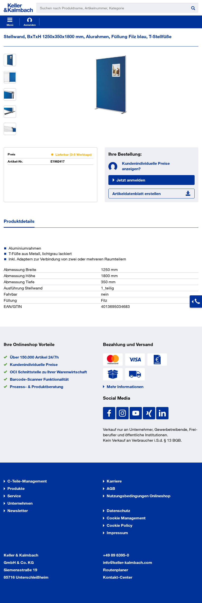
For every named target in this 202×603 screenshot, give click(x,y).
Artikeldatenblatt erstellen (136, 193)
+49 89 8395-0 (116, 555)
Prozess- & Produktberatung (36, 386)
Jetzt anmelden (131, 180)
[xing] (149, 412)
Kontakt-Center (117, 577)
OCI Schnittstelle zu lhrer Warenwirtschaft (48, 371)
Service (14, 495)
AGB (111, 488)
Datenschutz (118, 510)
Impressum (117, 532)
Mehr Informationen (125, 386)
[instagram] (123, 412)
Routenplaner (115, 569)
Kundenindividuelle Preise (34, 364)
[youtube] (136, 412)
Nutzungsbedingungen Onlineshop (138, 495)
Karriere (114, 481)
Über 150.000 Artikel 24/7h (34, 357)
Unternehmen (20, 503)
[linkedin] (162, 412)
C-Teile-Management (27, 481)
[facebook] (109, 412)
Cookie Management (126, 517)
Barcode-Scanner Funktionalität (39, 379)
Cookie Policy (119, 525)
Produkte (16, 488)
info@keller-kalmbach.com (127, 562)
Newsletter (17, 510)
